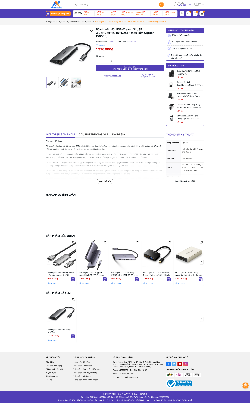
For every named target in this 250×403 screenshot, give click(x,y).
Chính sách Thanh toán (82, 365)
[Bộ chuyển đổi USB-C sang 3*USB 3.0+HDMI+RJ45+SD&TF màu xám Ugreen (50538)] (61, 312)
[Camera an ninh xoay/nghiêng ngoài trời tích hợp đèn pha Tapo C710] (171, 85)
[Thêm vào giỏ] (73, 279)
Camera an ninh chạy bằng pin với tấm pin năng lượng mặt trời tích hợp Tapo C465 (189, 106)
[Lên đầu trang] (245, 392)
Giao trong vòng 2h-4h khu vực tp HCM (130, 68)
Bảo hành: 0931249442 (123, 373)
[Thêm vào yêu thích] (91, 30)
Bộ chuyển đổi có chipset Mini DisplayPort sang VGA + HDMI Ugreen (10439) (156, 273)
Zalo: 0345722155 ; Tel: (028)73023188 (130, 370)
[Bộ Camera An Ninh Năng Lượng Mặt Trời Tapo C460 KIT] (171, 96)
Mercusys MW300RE (140, 13)
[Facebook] (168, 364)
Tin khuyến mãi (52, 376)
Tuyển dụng (51, 373)
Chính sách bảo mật (54, 369)
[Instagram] (185, 364)
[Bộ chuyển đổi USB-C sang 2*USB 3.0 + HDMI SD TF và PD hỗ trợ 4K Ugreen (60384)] (125, 255)
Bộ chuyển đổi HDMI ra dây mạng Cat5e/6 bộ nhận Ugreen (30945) (188, 273)
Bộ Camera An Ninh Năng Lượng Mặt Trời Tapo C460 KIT (188, 95)
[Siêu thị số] (58, 4)
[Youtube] (179, 364)
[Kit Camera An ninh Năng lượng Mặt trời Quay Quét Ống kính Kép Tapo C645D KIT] (171, 118)
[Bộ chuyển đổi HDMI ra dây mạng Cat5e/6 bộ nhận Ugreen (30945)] (189, 255)
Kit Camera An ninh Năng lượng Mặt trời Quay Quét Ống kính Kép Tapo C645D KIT (188, 117)
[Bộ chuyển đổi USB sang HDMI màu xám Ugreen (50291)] (61, 255)
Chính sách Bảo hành (81, 376)
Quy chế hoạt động (54, 365)
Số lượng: (100, 56)
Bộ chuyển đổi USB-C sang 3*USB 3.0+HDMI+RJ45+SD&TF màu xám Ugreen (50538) (60, 330)
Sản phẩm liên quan (60, 235)
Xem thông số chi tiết (184, 181)
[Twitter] (174, 364)
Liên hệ (49, 380)
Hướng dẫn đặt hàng (81, 362)
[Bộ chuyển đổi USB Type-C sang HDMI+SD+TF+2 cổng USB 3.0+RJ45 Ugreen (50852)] (93, 255)
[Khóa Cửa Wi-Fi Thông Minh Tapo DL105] (171, 73)
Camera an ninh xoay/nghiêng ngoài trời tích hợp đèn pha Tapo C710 (189, 83)
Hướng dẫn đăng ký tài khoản (85, 380)
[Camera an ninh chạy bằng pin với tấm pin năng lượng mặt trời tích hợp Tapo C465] (171, 107)
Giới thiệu (50, 362)
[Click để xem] (70, 52)
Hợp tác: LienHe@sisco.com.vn (126, 377)
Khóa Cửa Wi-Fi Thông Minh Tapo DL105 (188, 72)
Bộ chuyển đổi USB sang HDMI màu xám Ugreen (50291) (61, 273)
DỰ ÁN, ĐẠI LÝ (147, 76)
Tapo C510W (113, 13)
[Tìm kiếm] (161, 4)
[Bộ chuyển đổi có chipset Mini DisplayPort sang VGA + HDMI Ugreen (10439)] (157, 255)
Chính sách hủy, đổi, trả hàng (85, 373)
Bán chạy (78, 13)
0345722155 (184, 5)
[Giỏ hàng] (201, 13)
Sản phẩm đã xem (58, 293)
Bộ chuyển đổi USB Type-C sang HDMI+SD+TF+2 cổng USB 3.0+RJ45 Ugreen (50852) (93, 273)
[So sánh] (100, 45)
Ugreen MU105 (155, 13)
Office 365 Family (100, 13)
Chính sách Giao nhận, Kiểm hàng (87, 369)
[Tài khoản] (182, 13)
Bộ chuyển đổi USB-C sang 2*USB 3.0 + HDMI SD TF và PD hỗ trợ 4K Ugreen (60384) (125, 273)
